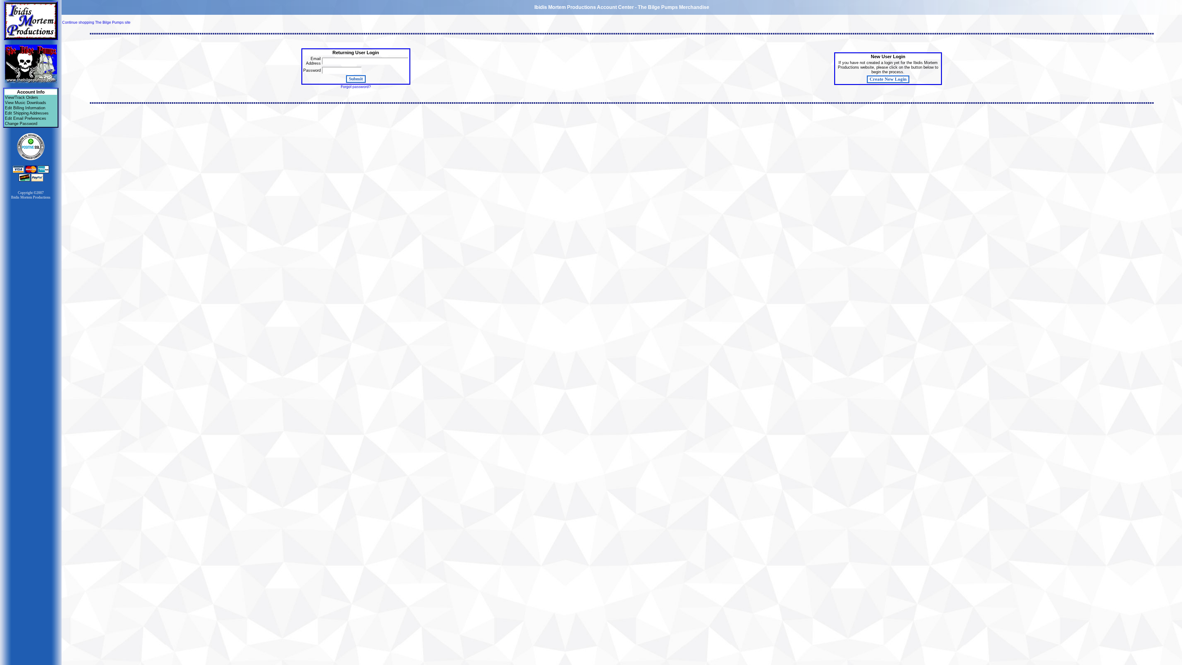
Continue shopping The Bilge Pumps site (96, 22)
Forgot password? (356, 87)
